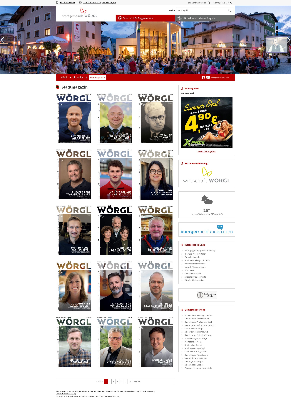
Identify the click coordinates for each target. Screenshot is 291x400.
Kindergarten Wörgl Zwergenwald (200, 325)
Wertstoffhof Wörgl (193, 341)
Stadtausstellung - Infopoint (197, 260)
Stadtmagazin (96, 77)
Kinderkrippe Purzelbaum (196, 355)
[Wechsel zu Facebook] (203, 77)
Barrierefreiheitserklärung (66, 394)
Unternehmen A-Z (147, 391)
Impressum (69, 391)
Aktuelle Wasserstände (195, 267)
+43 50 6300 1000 (67, 2)
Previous (2, 40)
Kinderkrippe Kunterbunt (196, 358)
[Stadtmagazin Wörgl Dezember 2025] (156, 230)
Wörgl (64, 77)
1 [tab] (139, 70)
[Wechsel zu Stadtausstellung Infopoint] (207, 294)
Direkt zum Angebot (207, 151)
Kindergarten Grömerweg (196, 331)
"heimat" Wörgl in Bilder (195, 253)
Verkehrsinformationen (195, 263)
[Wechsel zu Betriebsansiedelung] (206, 174)
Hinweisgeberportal (131, 391)
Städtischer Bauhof (193, 345)
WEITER (137, 381)
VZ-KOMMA (189, 270)
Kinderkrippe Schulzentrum (197, 318)
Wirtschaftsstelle (192, 257)
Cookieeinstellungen (111, 396)
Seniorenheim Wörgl (194, 328)
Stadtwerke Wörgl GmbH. (196, 351)
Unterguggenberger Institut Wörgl (200, 250)
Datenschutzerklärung (114, 391)
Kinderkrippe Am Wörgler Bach (198, 322)
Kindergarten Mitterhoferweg (198, 335)
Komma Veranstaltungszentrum (199, 315)
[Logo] (79, 13)
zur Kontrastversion (197, 2)
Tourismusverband (193, 273)
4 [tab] (148, 70)
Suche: (172, 10)
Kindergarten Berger (194, 361)
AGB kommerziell (86, 391)
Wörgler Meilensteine (194, 280)
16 (130, 381)
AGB (76, 391)
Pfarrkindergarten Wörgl (196, 338)
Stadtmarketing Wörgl (195, 348)
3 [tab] (145, 70)
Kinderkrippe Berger (194, 364)
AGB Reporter (99, 391)
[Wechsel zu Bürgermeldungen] (217, 77)
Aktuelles (78, 77)
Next (288, 40)
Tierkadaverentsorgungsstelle (198, 368)
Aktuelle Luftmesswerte (195, 276)
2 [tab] (142, 70)
